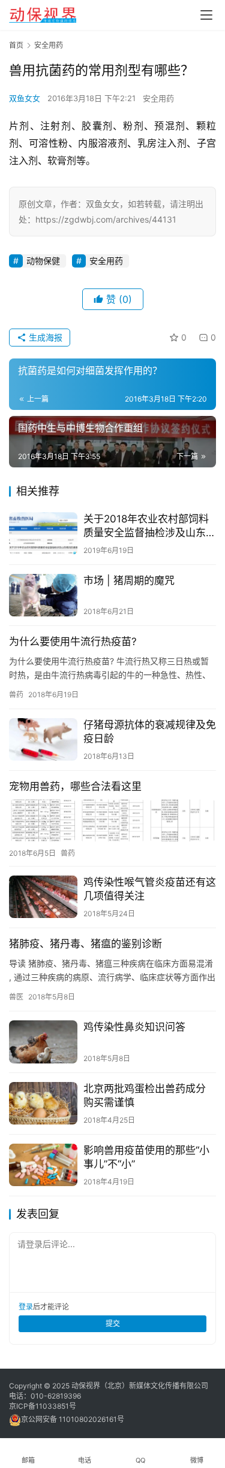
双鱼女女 (24, 98)
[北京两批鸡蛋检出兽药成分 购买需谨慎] (43, 1103)
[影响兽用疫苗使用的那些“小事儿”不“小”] (43, 1165)
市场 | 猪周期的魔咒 (129, 580)
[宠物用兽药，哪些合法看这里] (112, 820)
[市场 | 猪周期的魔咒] (43, 595)
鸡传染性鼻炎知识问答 (134, 1027)
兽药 (16, 694)
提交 (113, 1323)
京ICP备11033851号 (42, 1406)
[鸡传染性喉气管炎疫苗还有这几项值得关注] (43, 897)
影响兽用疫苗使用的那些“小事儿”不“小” (146, 1157)
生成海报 (44, 337)
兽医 (16, 996)
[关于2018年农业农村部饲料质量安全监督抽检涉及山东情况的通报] (43, 533)
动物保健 (43, 261)
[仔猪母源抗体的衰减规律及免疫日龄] (43, 739)
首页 (16, 45)
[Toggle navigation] (206, 15)
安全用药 (158, 98)
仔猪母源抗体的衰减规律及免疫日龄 (149, 731)
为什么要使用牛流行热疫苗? (73, 642)
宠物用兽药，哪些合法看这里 (75, 786)
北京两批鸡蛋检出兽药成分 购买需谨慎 (144, 1095)
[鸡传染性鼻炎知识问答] (43, 1041)
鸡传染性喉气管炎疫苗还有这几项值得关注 (149, 889)
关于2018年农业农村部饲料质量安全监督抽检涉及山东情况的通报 (149, 526)
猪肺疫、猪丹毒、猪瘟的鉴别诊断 (85, 944)
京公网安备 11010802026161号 (72, 1419)
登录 (26, 1306)
